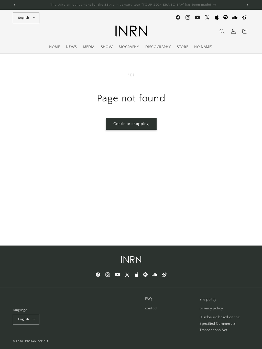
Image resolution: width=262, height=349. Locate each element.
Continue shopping (131, 124)
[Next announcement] (247, 5)
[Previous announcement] (14, 5)
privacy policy (211, 308)
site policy (208, 299)
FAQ (148, 299)
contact (151, 308)
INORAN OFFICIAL (37, 341)
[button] (222, 31)
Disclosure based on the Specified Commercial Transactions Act (220, 323)
